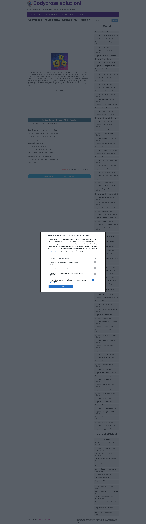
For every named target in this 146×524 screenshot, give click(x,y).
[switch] (94, 262)
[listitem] (73, 258)
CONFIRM (61, 286)
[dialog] (73, 262)
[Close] (102, 235)
